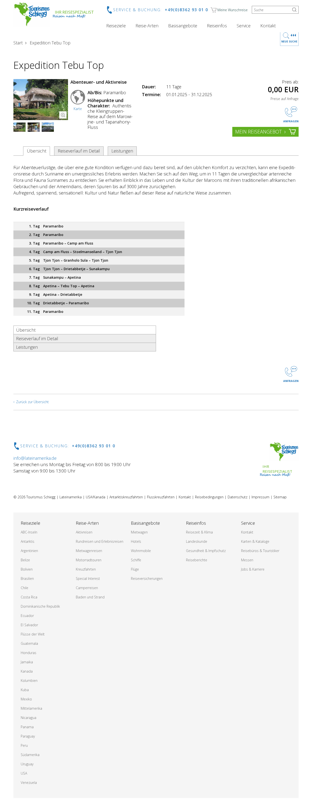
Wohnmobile (141, 550)
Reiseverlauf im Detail (79, 151)
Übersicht (36, 151)
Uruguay (27, 764)
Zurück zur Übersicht (32, 401)
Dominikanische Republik (40, 606)
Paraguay (28, 736)
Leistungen (122, 151)
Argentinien (29, 550)
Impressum (260, 497)
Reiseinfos (217, 26)
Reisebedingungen (209, 497)
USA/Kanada (95, 497)
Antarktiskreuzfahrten (126, 497)
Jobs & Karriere (252, 569)
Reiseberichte (196, 560)
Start (18, 43)
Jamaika (27, 662)
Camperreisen (87, 587)
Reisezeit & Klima (199, 532)
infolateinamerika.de (35, 458)
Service (244, 26)
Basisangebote (182, 26)
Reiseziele (116, 26)
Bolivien (27, 569)
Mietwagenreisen (89, 550)
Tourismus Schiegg (40, 497)
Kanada (27, 671)
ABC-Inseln (29, 532)
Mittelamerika (31, 708)
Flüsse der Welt (33, 634)
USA (24, 773)
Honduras (28, 652)
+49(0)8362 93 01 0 (186, 9)
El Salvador (29, 625)
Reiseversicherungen (147, 578)
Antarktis (27, 541)
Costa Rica (29, 597)
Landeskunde (196, 541)
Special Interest (88, 578)
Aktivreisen (84, 532)
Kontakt (268, 26)
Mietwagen (139, 532)
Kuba (25, 689)
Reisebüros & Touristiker (260, 550)
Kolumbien (29, 680)
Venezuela (29, 782)
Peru (24, 745)
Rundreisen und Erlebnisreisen (99, 541)
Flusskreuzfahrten (161, 497)
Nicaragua (28, 717)
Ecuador (27, 615)
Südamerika (30, 754)
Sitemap (280, 497)
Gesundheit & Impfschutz (206, 550)
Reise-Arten (147, 26)
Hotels (136, 541)
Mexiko (26, 699)
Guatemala (29, 643)
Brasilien (27, 578)
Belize (25, 560)
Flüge (135, 569)
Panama (27, 727)
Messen (247, 560)
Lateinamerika (70, 497)
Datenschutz (237, 497)
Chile (24, 587)
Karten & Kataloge (255, 541)
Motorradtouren (88, 560)
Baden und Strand (90, 597)
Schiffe (136, 560)
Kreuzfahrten (86, 569)
